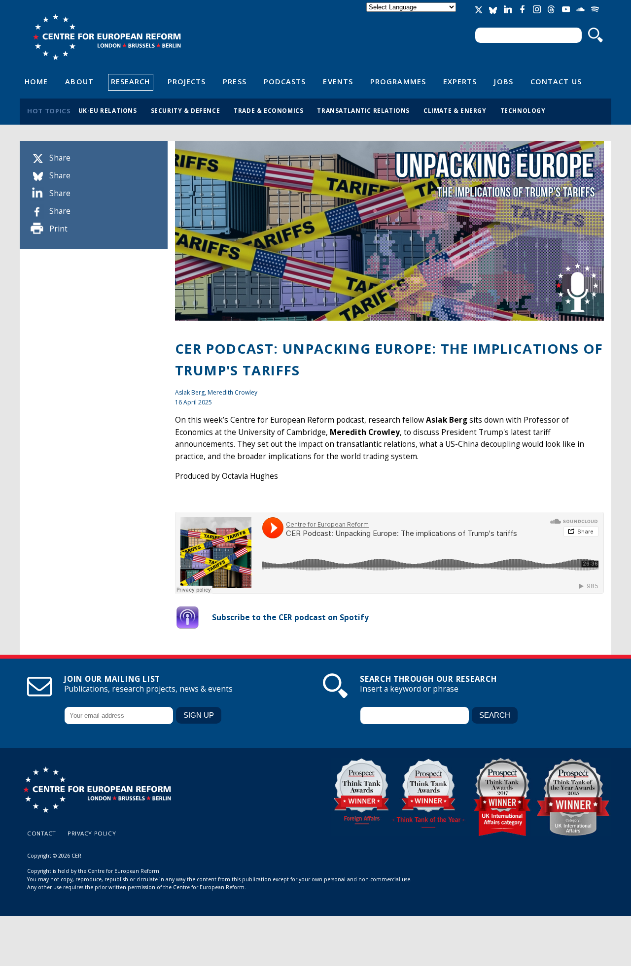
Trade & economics (268, 110)
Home (36, 81)
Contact (41, 833)
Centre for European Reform (106, 37)
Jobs (503, 81)
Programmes (398, 81)
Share (59, 158)
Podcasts (285, 81)
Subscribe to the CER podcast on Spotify (290, 617)
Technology (523, 110)
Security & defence (185, 110)
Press (234, 81)
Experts (460, 81)
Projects (187, 81)
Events (338, 81)
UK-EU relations (107, 110)
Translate (412, 15)
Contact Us (556, 81)
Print (58, 229)
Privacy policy (92, 833)
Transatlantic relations (363, 110)
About (79, 81)
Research (130, 81)
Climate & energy (455, 110)
